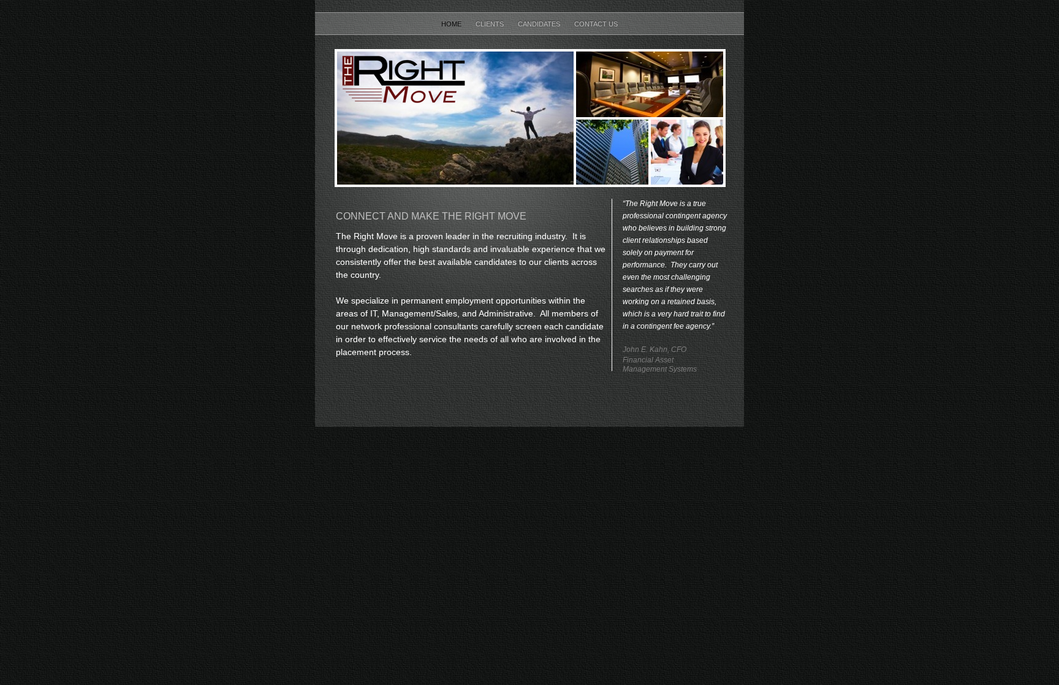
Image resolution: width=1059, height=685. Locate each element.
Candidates (540, 24)
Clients (491, 24)
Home (452, 24)
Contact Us (596, 24)
